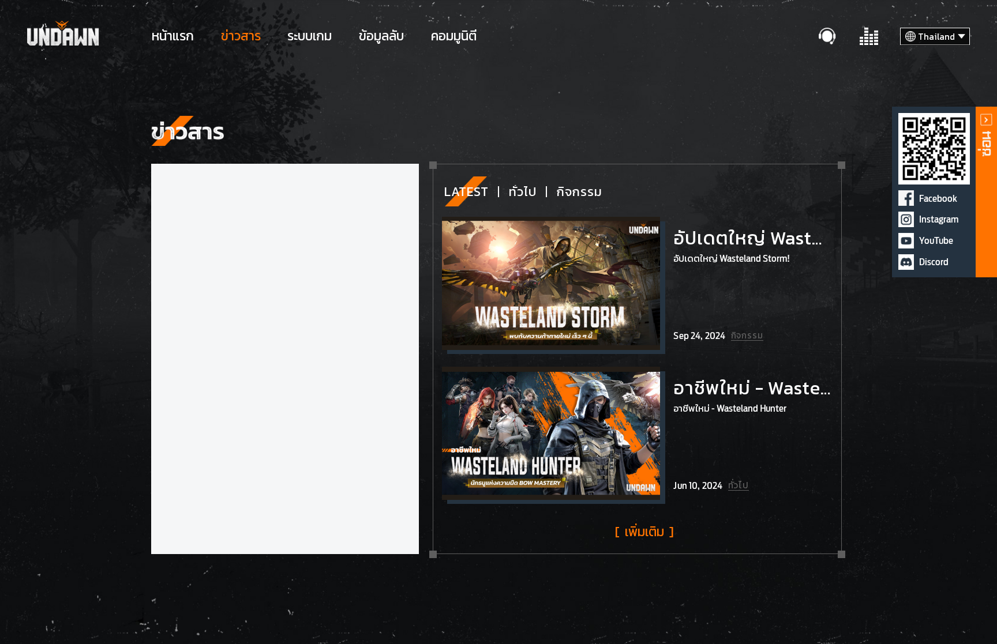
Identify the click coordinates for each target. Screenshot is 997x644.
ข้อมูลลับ (381, 36)
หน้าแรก (173, 36)
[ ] (644, 531)
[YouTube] (906, 240)
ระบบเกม (309, 36)
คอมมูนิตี (454, 36)
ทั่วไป (523, 191)
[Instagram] (906, 219)
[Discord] (906, 262)
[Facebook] (906, 198)
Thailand (936, 36)
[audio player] (869, 37)
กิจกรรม (579, 191)
